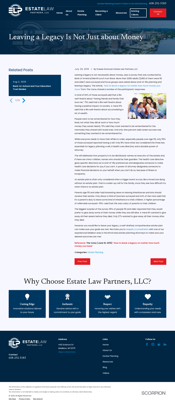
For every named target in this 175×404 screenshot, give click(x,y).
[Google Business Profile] (158, 344)
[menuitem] (12, 398)
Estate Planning (95, 252)
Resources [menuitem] (121, 12)
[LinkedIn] (164, 344)
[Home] (31, 10)
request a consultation (137, 229)
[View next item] (23, 100)
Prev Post (82, 261)
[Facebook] (147, 344)
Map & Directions (66, 351)
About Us (107, 350)
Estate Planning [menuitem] (82, 13)
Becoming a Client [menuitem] (101, 13)
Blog (105, 367)
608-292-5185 (157, 3)
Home (106, 344)
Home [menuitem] (59, 12)
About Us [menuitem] (69, 13)
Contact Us (158, 12)
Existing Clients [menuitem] (135, 13)
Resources (108, 361)
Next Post (158, 261)
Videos (106, 373)
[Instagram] (152, 344)
